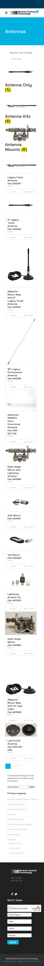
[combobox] (22, 59)
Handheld (11, 814)
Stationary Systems (16, 804)
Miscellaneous (13, 834)
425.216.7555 (17, 880)
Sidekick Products (15, 819)
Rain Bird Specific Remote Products (22, 799)
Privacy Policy (9, 961)
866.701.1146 (16, 878)
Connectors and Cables (17, 829)
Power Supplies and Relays (19, 824)
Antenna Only (15, 843)
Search (32, 787)
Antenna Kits (15, 848)
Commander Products (17, 809)
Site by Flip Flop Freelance (29, 961)
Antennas (11, 839)
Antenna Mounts (16, 853)
